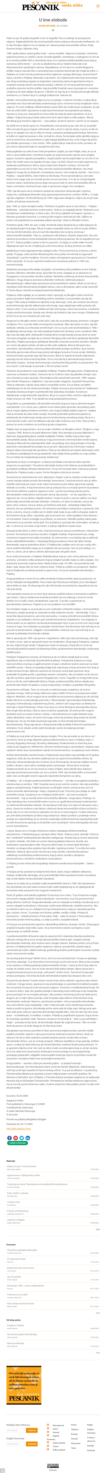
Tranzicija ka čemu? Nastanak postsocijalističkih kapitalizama (37, 1184)
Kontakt (90, 1446)
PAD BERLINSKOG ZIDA (18, 1129)
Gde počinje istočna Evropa (20, 1303)
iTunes (55, 1446)
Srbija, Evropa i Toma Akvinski (21, 1166)
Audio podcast (59, 1443)
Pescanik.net (58, 1425)
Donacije (91, 1450)
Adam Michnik (47, 25)
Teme (73, 1448)
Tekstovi (74, 1429)
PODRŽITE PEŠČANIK (17, 1143)
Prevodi (56, 1432)
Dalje (98, 1229)
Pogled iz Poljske (15, 1325)
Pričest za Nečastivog (17, 1211)
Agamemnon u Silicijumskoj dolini (23, 1175)
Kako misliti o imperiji (17, 1193)
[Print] (53, 30)
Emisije (74, 1434)
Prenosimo (76, 1443)
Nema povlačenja (15, 1343)
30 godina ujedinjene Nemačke (22, 1250)
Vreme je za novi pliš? (17, 1294)
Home (73, 1425)
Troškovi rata (13, 1202)
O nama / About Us (91, 1439)
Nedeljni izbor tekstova (18, 1425)
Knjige (90, 1425)
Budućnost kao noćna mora (20, 1268)
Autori (55, 1429)
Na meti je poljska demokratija (22, 1334)
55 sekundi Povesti (16, 1259)
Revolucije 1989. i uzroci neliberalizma (25, 1285)
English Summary (15, 1438)
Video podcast (59, 1450)
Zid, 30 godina (14, 1276)
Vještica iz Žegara (15, 1220)
